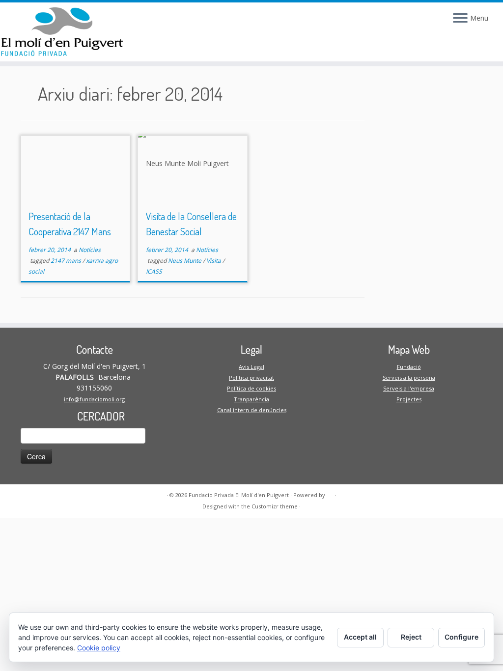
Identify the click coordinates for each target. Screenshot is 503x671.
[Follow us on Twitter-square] (200, 21)
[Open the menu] (460, 18)
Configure (461, 637)
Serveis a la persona (409, 377)
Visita (214, 260)
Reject (411, 637)
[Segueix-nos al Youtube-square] (182, 21)
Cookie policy (98, 647)
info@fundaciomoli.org (94, 399)
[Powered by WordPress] (330, 493)
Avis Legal (251, 366)
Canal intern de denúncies (251, 410)
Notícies (90, 250)
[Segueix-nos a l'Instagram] (164, 21)
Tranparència (251, 399)
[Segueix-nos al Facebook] (147, 21)
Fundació (409, 366)
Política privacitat (251, 377)
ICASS (154, 271)
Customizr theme (275, 506)
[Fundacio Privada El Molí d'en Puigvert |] (59, 31)
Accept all (360, 637)
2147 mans (67, 260)
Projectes (408, 399)
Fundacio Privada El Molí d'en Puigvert (239, 495)
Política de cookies (251, 388)
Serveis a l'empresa (408, 388)
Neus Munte (185, 260)
